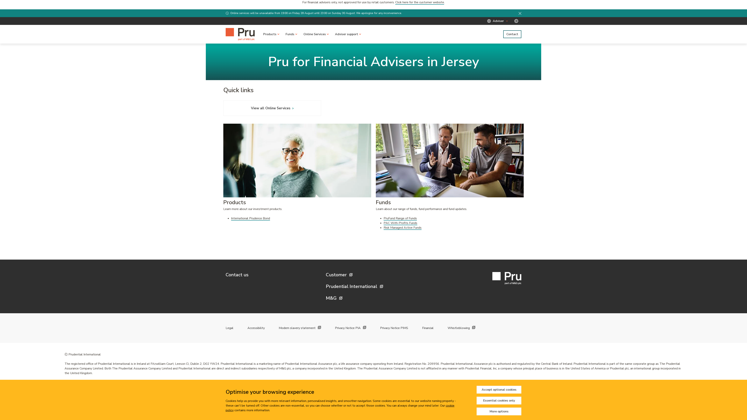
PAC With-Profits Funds (400, 223)
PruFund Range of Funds (400, 218)
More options (499, 411)
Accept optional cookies (499, 390)
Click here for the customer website (419, 2)
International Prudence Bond (250, 218)
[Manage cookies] (516, 21)
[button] (520, 13)
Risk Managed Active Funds (403, 228)
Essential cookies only (499, 400)
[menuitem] (271, 34)
